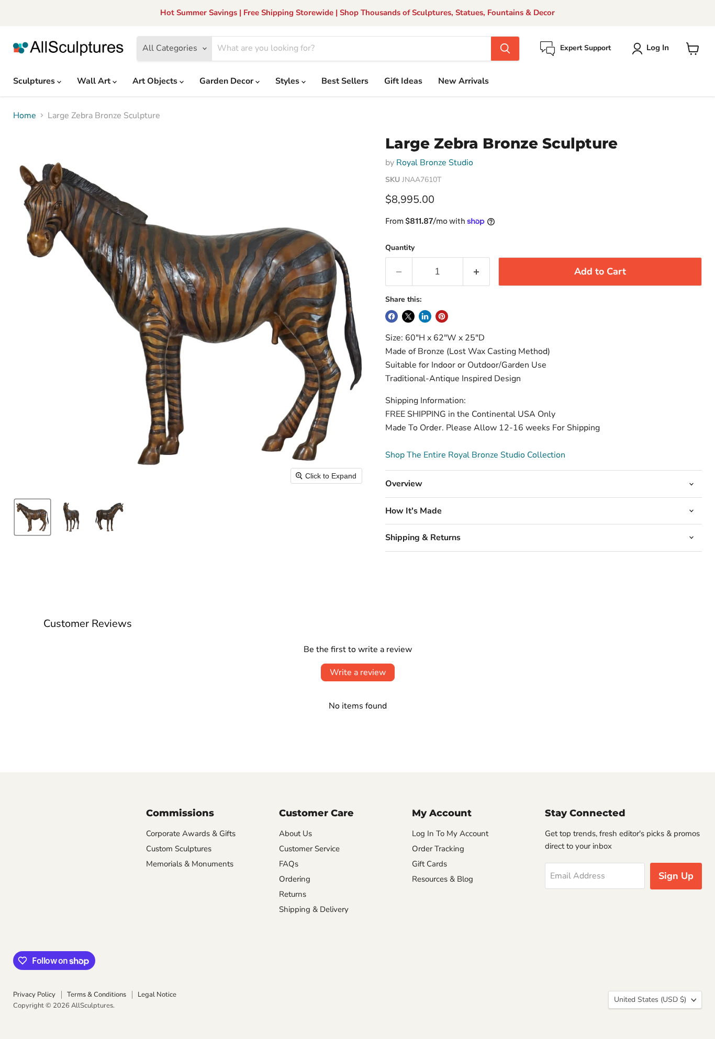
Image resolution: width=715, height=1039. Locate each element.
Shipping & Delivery (314, 909)
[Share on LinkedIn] (425, 316)
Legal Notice (157, 994)
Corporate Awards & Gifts (191, 833)
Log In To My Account (450, 833)
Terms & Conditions (96, 994)
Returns (292, 894)
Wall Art (95, 81)
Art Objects (156, 81)
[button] (652, 48)
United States (650, 999)
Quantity (400, 248)
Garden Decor (227, 81)
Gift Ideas (403, 81)
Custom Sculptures (178, 848)
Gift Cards (429, 864)
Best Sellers (344, 81)
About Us (295, 833)
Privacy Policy (34, 994)
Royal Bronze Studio (434, 162)
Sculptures (35, 81)
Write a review (358, 672)
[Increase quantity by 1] (476, 271)
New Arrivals (463, 81)
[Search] (505, 49)
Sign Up (676, 876)
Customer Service (309, 848)
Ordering (294, 879)
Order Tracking (438, 848)
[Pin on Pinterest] (441, 316)
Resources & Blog (442, 879)
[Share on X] (408, 316)
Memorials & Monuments (189, 864)
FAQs (288, 864)
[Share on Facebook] (391, 316)
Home (24, 115)
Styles (288, 81)
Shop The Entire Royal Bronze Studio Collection (475, 455)
